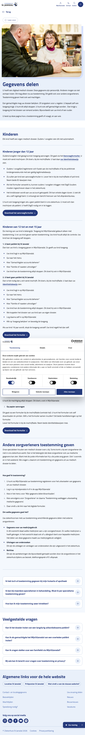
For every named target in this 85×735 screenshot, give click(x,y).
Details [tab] (42, 348)
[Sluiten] (82, 725)
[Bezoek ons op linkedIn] (10, 721)
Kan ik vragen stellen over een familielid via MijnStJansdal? (32, 650)
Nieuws (70, 697)
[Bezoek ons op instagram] (5, 721)
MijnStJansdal (60, 5)
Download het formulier (17, 335)
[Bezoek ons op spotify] (26, 721)
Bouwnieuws (72, 701)
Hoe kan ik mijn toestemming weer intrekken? (27, 603)
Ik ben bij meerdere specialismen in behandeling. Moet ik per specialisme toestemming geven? (39, 592)
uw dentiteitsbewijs (69, 159)
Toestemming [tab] (15, 348)
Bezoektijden (8, 697)
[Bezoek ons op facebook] (15, 721)
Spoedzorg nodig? (10, 706)
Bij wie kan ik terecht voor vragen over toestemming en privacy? (35, 661)
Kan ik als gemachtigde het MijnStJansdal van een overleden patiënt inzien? (37, 639)
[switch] (32, 382)
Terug (8, 11)
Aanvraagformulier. (71, 155)
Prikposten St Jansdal (34, 683)
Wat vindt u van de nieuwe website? (63, 683)
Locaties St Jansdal (13, 683)
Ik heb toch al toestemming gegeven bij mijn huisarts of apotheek (36, 581)
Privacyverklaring (46, 730)
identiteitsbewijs (10, 284)
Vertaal (68, 5)
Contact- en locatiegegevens (15, 692)
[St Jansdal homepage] (9, 4)
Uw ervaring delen (74, 692)
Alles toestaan (69, 392)
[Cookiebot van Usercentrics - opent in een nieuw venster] (72, 341)
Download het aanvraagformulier (21, 213)
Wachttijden (8, 701)
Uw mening (72, 725)
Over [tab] (70, 348)
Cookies (33, 730)
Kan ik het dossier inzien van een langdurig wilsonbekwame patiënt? (37, 627)
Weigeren (15, 392)
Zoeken (74, 5)
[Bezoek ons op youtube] (21, 721)
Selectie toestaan (42, 392)
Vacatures (71, 706)
